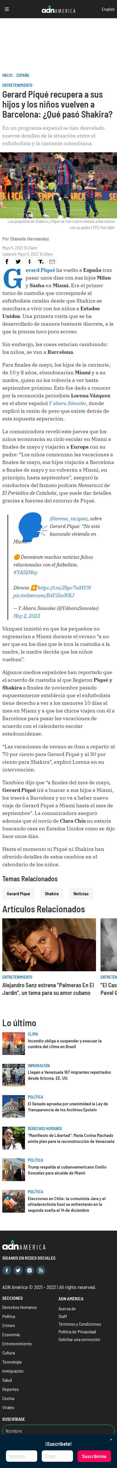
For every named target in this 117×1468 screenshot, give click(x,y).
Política (35, 1097)
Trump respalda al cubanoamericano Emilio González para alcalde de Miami (67, 1169)
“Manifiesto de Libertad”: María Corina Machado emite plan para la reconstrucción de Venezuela (71, 1138)
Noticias (81, 893)
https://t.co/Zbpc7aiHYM (64, 587)
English (108, 9)
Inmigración (39, 1065)
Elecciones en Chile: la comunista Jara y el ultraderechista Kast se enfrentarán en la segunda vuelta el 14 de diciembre (67, 1204)
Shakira (52, 893)
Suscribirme (94, 1456)
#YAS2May (25, 572)
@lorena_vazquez (69, 518)
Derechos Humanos (45, 1128)
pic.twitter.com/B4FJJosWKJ (43, 595)
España (22, 75)
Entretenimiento (17, 85)
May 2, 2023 (26, 616)
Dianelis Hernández (29, 238)
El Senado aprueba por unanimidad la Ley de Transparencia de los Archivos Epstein (68, 1106)
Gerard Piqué (18, 893)
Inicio (7, 75)
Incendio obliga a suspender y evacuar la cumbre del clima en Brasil (65, 1043)
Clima (33, 1034)
